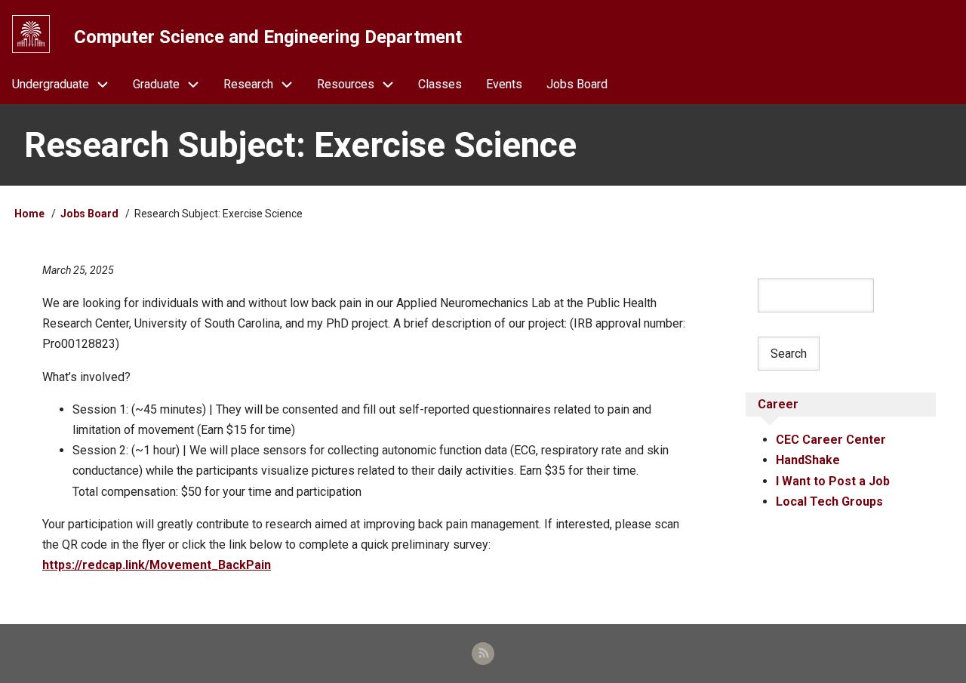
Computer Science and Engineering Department (268, 37)
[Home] (31, 34)
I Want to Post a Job (833, 481)
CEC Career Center (831, 439)
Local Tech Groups (829, 501)
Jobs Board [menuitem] (577, 84)
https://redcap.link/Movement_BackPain (156, 565)
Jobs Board (89, 214)
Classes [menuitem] (440, 84)
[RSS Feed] (483, 653)
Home (29, 214)
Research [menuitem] (248, 84)
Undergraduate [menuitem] (50, 84)
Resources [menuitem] (345, 84)
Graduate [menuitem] (156, 84)
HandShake (808, 460)
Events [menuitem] (504, 84)
